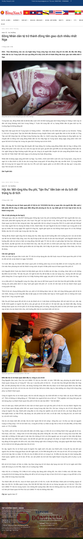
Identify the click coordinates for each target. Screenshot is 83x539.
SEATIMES (42, 523)
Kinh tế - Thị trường (14, 28)
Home (3, 28)
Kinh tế (7, 28)
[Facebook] (71, 1)
